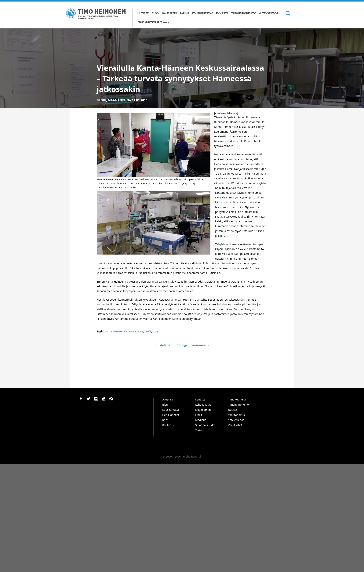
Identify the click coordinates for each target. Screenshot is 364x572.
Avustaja (167, 399)
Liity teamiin (203, 409)
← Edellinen (164, 345)
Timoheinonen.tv (243, 13)
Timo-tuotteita (237, 399)
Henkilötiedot (170, 415)
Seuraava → (200, 345)
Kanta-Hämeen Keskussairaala (123, 331)
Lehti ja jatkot (203, 404)
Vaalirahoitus (236, 415)
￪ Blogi (182, 345)
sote (155, 331)
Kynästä (222, 13)
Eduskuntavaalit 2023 (153, 22)
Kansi (165, 420)
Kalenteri (169, 13)
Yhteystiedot (268, 13)
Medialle (200, 420)
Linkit (198, 415)
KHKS (147, 331)
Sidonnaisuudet (205, 425)
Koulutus (168, 425)
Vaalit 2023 (235, 425)
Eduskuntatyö (202, 13)
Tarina (184, 13)
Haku (286, 13)
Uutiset (143, 13)
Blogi (155, 13)
